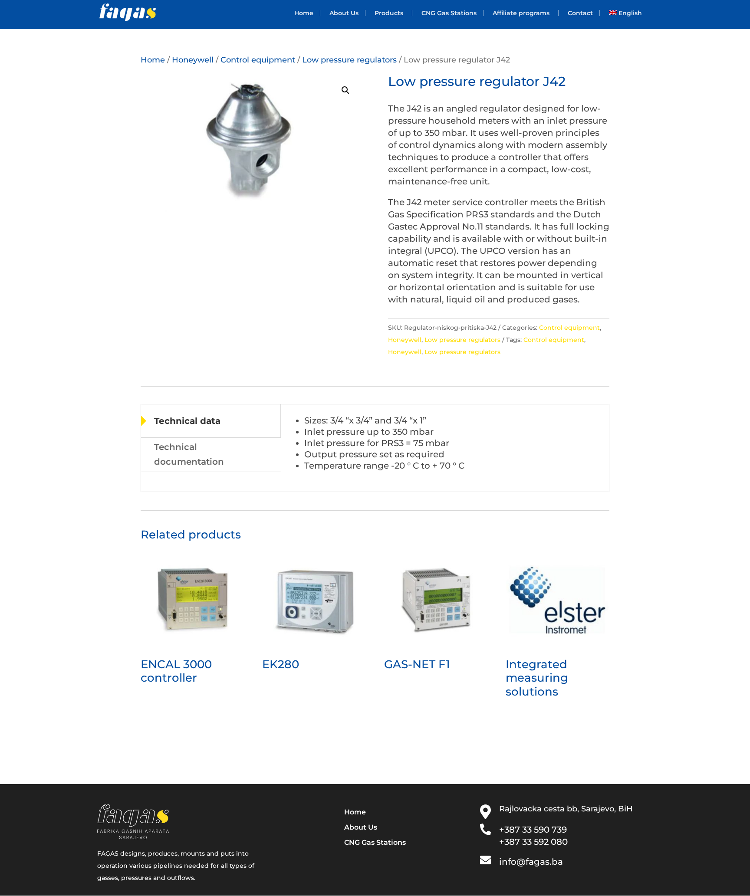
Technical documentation (189, 454)
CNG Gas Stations (449, 13)
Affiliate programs (521, 13)
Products (389, 13)
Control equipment (257, 60)
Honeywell (193, 60)
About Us (344, 13)
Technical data (187, 421)
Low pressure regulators (349, 60)
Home (303, 13)
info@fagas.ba (531, 862)
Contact (580, 13)
